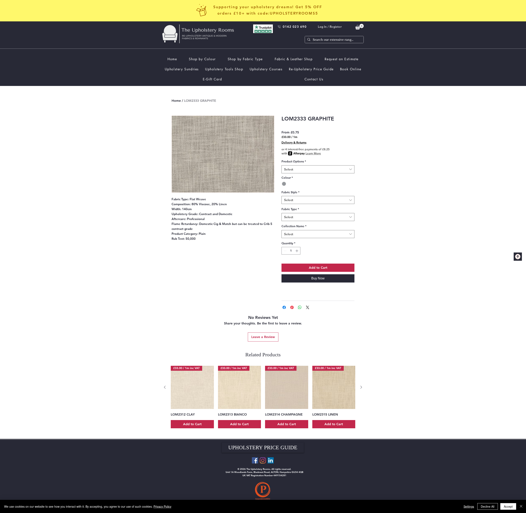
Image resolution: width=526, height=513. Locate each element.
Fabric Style (290, 192)
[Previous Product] (164, 387)
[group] (263, 397)
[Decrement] (284, 250)
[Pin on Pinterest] (292, 307)
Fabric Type (290, 209)
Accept (508, 506)
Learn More (313, 153)
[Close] (521, 506)
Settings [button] (469, 506)
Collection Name (293, 226)
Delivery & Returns (293, 142)
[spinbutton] (291, 250)
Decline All (487, 506)
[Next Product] (361, 387)
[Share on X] (307, 307)
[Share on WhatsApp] (299, 307)
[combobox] (317, 169)
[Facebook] (255, 460)
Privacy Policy (162, 506)
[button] (263, 447)
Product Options (293, 161)
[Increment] (297, 250)
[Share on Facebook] (284, 307)
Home (176, 101)
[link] (359, 26)
